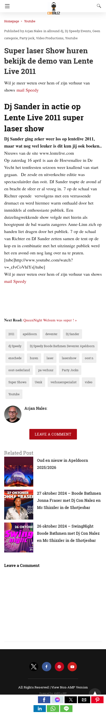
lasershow (69, 358)
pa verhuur (45, 370)
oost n (89, 358)
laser (50, 358)
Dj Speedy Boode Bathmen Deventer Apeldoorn (62, 346)
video (88, 382)
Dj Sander (72, 334)
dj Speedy (14, 346)
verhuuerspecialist (63, 382)
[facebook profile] (46, 667)
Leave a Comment (53, 434)
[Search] (97, 6)
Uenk (38, 382)
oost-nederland (19, 370)
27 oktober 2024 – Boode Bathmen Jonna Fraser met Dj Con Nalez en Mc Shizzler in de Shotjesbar (69, 500)
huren (34, 358)
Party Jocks (70, 370)
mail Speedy (28, 90)
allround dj (55, 31)
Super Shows (17, 382)
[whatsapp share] (53, 710)
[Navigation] (6, 6)
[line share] (66, 710)
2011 (11, 334)
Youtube (29, 21)
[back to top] (95, 694)
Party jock (27, 38)
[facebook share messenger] (58, 701)
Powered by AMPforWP (53, 693)
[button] (44, 699)
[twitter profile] (33, 667)
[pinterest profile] (59, 667)
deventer (51, 334)
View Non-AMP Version (69, 687)
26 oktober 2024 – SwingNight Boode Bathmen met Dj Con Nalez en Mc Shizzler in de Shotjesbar (68, 533)
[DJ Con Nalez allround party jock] (54, 6)
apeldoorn (30, 334)
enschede (14, 358)
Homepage (11, 21)
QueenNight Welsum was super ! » (50, 319)
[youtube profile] (72, 667)
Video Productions (50, 38)
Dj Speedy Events (78, 31)
